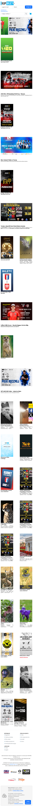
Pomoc (22, 741)
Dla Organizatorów (25, 737)
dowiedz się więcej (18, 803)
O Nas (22, 735)
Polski (6, 748)
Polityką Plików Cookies (18, 790)
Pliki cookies (7, 739)
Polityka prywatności (9, 741)
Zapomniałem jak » (4, 11)
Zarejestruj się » (4, 10)
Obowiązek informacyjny (10, 743)
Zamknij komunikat (28, 802)
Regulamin (7, 735)
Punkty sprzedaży (9, 737)
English (6, 750)
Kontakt (22, 739)
